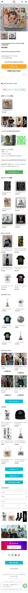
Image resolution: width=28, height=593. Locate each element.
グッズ (2, 505)
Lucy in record (14, 568)
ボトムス (3, 501)
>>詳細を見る (7, 371)
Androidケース (14, 476)
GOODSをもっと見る (14, 482)
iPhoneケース (14, 469)
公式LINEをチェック (14, 172)
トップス (3, 492)
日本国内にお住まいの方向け (14, 70)
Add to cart (14, 66)
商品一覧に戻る (14, 562)
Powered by (12, 578)
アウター (3, 496)
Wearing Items (14, 401)
